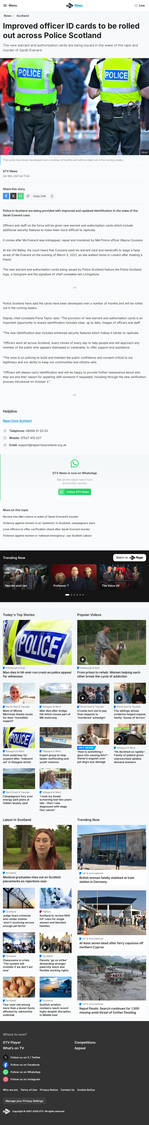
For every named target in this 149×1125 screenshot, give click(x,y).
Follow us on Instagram (25, 1079)
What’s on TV (13, 1048)
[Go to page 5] (80, 595)
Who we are (10, 1089)
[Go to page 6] (83, 595)
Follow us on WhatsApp (26, 1071)
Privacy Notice (49, 1089)
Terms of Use (29, 1089)
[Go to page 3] (74, 595)
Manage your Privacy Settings (24, 1100)
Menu (13, 5)
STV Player (12, 1042)
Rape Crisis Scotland (17, 421)
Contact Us (67, 1089)
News (8, 15)
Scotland (23, 15)
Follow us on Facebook (25, 1064)
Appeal (80, 1048)
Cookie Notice (86, 1089)
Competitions (85, 1042)
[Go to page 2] (71, 595)
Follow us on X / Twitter (25, 1057)
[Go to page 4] (77, 595)
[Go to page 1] (67, 595)
